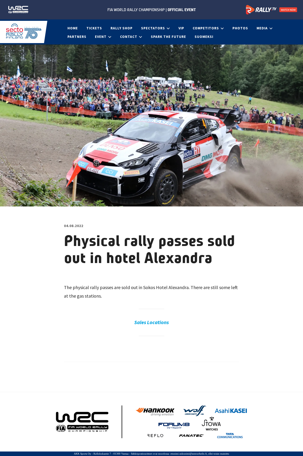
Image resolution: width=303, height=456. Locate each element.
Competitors (206, 28)
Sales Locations (151, 322)
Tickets (94, 28)
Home (72, 28)
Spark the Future (168, 36)
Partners (76, 36)
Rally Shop (122, 28)
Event (101, 36)
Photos (240, 28)
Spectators (153, 28)
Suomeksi (204, 36)
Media (262, 28)
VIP (181, 28)
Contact (128, 36)
